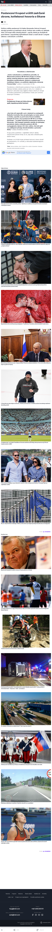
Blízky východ (18, 5)
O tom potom (33, 5)
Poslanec (40, 146)
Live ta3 (4, 5)
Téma (39, 5)
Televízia (8, 893)
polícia (30, 146)
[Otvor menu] (50, 2)
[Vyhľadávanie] (46, 1)
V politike (26, 5)
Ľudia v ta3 (10, 897)
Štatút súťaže (28, 893)
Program (14, 893)
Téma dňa (45, 5)
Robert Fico (25, 146)
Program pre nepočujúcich (21, 897)
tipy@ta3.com (14, 909)
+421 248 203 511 (37, 909)
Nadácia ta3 (37, 893)
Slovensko (3, 10)
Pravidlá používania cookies (37, 897)
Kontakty (44, 893)
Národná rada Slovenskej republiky (16, 148)
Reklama (20, 893)
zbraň (20, 146)
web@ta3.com (14, 915)
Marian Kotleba (14, 146)
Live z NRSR (11, 5)
